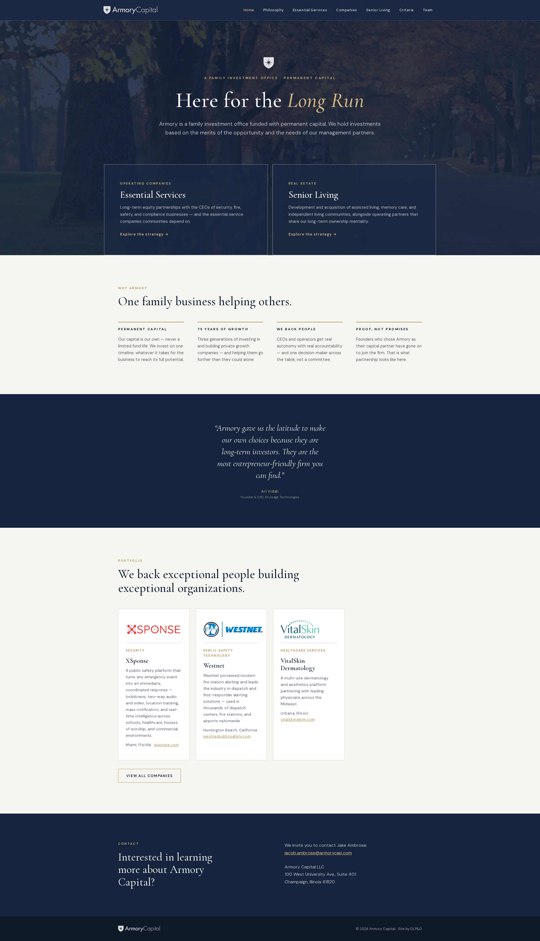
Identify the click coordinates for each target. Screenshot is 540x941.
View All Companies (149, 775)
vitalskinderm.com (298, 719)
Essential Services (310, 10)
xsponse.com (166, 744)
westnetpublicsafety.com (227, 736)
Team (428, 10)
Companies (346, 10)
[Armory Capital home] (139, 929)
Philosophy (273, 10)
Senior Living (378, 10)
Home (249, 10)
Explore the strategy (142, 234)
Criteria (406, 10)
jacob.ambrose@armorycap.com (318, 853)
